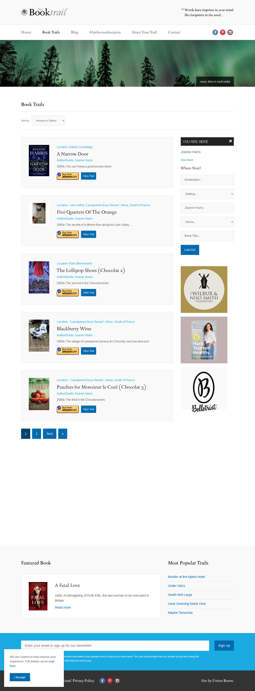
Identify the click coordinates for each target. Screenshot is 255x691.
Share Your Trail (144, 32)
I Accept (19, 677)
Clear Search (187, 160)
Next (49, 433)
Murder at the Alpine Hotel (186, 577)
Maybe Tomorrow (180, 613)
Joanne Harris (83, 160)
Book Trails (51, 32)
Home (26, 32)
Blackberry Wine (74, 329)
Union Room (222, 680)
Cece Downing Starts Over (187, 604)
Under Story (176, 586)
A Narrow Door (72, 154)
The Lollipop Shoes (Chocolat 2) (91, 270)
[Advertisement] (204, 474)
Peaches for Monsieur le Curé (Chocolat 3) (101, 387)
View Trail (88, 175)
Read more (63, 607)
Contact (174, 32)
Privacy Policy (83, 680)
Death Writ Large (180, 595)
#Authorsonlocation (105, 32)
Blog (74, 32)
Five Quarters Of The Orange (86, 212)
